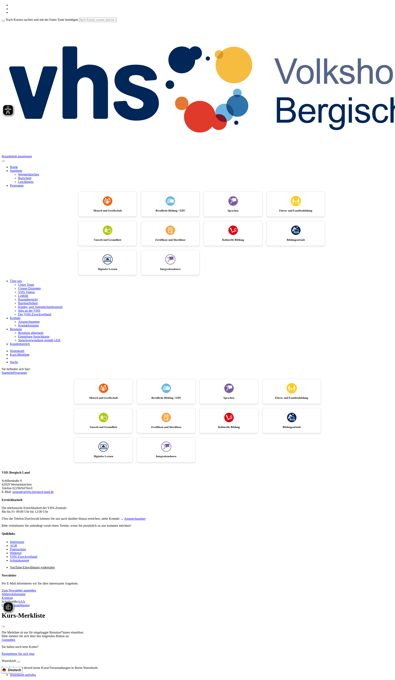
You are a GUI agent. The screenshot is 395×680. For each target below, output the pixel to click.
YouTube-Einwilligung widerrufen (32, 567)
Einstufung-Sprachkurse (33, 336)
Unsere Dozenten (29, 288)
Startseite (7, 372)
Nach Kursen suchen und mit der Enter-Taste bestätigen (42, 19)
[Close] (18, 662)
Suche (14, 362)
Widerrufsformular (14, 594)
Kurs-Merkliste (19, 354)
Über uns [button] (16, 281)
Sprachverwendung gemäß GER (39, 340)
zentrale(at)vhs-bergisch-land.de (33, 492)
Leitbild (23, 296)
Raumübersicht (28, 299)
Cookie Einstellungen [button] (16, 605)
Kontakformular (28, 325)
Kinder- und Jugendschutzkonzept (40, 307)
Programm (20, 372)
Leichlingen (26, 182)
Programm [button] (16, 185)
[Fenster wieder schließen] (3, 626)
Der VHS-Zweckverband (34, 314)
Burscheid (24, 178)
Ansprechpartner (29, 321)
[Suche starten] (3, 20)
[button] (19, 590)
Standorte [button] (16, 170)
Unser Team (26, 284)
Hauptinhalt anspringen (17, 156)
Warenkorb (17, 351)
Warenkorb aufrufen (23, 675)
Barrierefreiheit (28, 303)
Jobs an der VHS (29, 310)
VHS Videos (26, 292)
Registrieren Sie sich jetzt (18, 654)
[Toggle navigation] (3, 161)
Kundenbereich (20, 344)
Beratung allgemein (30, 333)
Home (14, 167)
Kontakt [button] (15, 318)
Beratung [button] (16, 329)
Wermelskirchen (28, 174)
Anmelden (8, 640)
